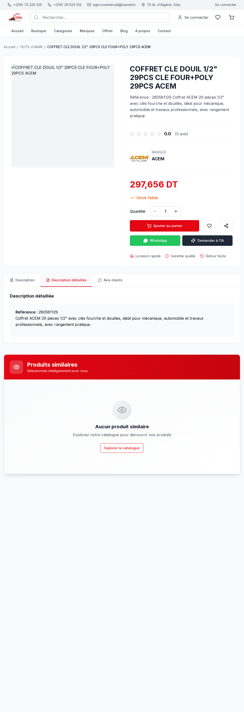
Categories (63, 31)
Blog (124, 31)
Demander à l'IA (211, 240)
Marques (87, 31)
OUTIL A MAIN (31, 47)
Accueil (17, 31)
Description (25, 280)
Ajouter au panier (167, 226)
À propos (142, 31)
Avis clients (113, 280)
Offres (107, 31)
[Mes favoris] (218, 17)
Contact (164, 31)
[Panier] (231, 17)
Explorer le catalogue (122, 448)
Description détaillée (69, 280)
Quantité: (138, 211)
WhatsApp (158, 240)
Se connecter (225, 5)
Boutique (38, 31)
